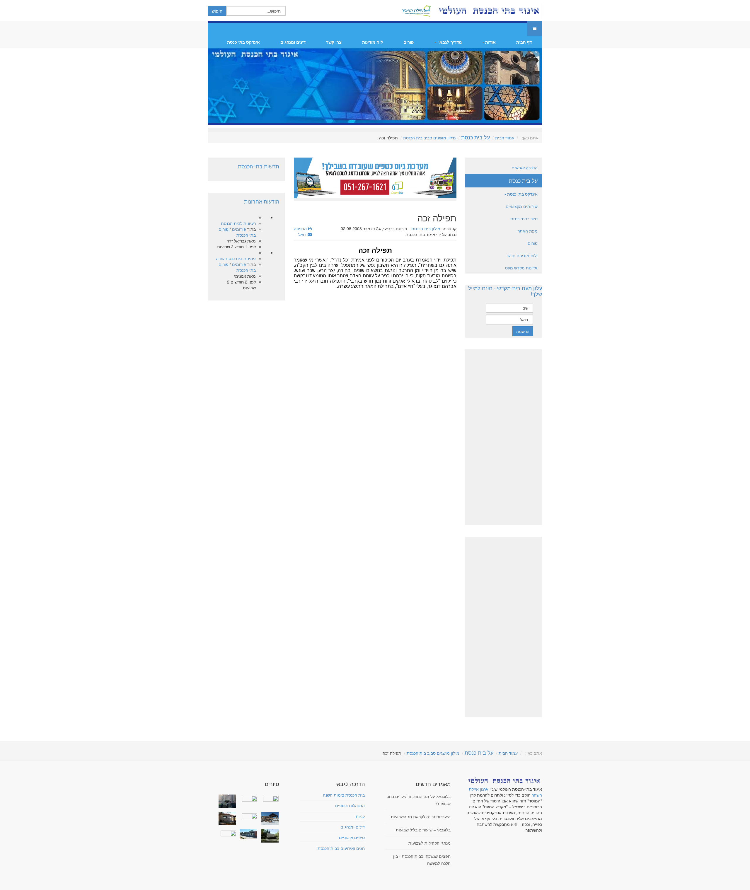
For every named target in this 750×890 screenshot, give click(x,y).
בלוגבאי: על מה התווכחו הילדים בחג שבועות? (419, 799)
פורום (408, 42)
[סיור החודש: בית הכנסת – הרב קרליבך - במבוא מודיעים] (268, 836)
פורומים (239, 229)
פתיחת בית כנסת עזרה (236, 258)
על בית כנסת (475, 137)
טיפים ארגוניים (352, 837)
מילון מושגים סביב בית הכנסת (429, 138)
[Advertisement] (375, 341)
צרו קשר (334, 42)
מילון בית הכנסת (425, 228)
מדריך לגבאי (449, 42)
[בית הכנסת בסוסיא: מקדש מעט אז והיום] (268, 818)
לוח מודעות (372, 42)
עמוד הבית (504, 138)
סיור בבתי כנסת (524, 218)
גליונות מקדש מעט (521, 268)
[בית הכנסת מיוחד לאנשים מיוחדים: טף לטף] (247, 815)
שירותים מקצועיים (522, 206)
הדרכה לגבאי (526, 167)
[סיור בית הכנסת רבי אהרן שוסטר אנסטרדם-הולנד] (226, 801)
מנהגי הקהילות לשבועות (429, 843)
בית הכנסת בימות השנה (344, 795)
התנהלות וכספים (350, 805)
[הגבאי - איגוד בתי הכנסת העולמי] (488, 10)
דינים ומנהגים (293, 42)
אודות (490, 42)
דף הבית (524, 42)
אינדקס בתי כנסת (243, 42)
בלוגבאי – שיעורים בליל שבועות (423, 830)
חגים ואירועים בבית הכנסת (341, 848)
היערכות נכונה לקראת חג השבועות (421, 816)
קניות (360, 816)
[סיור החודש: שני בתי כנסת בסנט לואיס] (226, 832)
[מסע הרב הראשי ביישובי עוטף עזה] (268, 798)
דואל (303, 234)
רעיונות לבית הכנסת (238, 223)
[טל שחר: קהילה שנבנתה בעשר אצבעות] (226, 818)
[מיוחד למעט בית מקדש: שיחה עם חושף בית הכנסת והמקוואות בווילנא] (247, 798)
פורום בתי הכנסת (237, 232)
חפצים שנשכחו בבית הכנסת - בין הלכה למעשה (422, 859)
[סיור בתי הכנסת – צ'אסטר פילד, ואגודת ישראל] (247, 834)
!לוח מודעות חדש (522, 255)
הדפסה (301, 228)
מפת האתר (528, 231)
